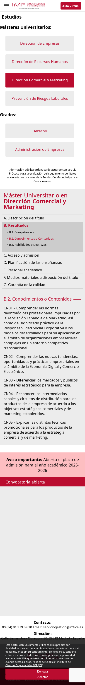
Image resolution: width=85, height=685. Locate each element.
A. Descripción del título (24, 218)
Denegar (42, 671)
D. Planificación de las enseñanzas (33, 262)
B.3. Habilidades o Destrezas (27, 245)
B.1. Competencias (21, 232)
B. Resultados (16, 225)
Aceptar (42, 677)
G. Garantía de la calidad (24, 284)
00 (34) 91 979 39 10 (17, 627)
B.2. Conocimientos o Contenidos (31, 238)
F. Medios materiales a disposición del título (41, 277)
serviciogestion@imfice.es (63, 627)
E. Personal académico (23, 269)
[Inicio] (28, 7)
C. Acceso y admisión (21, 255)
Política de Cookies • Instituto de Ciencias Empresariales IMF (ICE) (38, 663)
